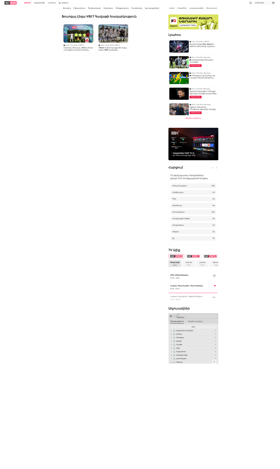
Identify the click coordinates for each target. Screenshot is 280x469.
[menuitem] (27, 3)
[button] (273, 3)
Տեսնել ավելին (193, 118)
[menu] (135, 3)
